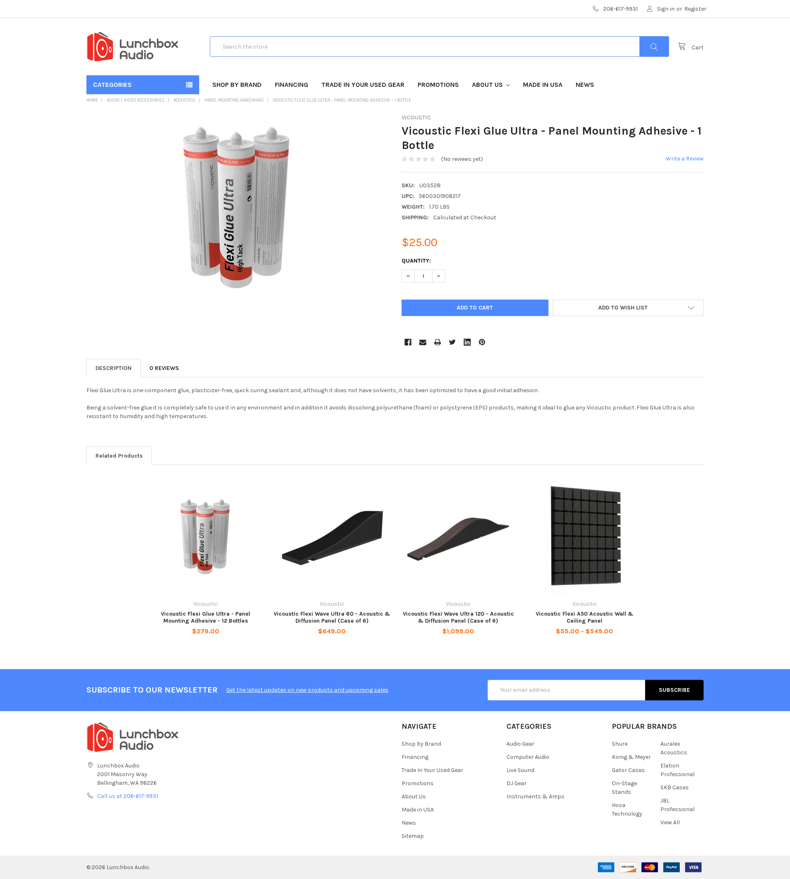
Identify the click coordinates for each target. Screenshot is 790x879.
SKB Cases (674, 787)
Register (695, 8)
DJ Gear (517, 783)
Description (113, 368)
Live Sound (520, 770)
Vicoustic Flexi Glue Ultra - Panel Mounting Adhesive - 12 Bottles (205, 617)
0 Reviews (164, 368)
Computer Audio (528, 756)
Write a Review (685, 158)
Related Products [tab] (119, 455)
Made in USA (542, 84)
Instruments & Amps (536, 796)
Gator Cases (628, 770)
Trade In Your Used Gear (362, 84)
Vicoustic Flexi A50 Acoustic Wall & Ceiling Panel (584, 617)
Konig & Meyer (631, 756)
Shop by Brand (237, 84)
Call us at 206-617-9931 (127, 796)
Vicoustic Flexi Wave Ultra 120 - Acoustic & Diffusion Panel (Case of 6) (458, 617)
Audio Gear (520, 743)
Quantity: (416, 260)
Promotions (438, 84)
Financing (291, 84)
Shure (619, 743)
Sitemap (413, 835)
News (585, 84)
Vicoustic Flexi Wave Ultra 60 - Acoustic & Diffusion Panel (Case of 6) (332, 617)
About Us (488, 84)
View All (670, 822)
